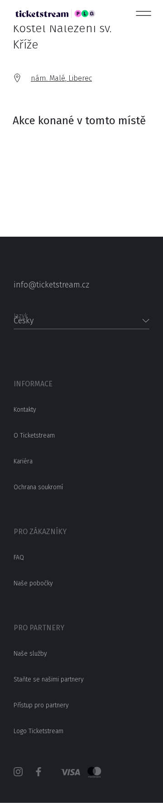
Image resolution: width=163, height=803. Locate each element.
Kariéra (23, 461)
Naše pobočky (33, 583)
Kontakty (25, 410)
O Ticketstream (34, 435)
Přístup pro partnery (41, 705)
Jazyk (21, 313)
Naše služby (30, 653)
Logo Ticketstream (38, 731)
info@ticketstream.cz (51, 285)
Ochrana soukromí (38, 487)
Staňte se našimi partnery (49, 679)
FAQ (19, 557)
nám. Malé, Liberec (61, 78)
